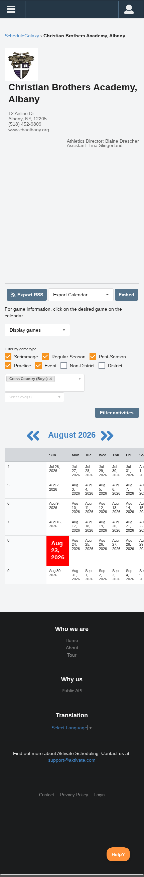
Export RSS (29, 294)
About (72, 647)
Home (71, 640)
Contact (46, 795)
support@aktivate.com (72, 760)
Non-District (82, 365)
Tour (72, 655)
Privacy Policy (74, 795)
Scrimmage (26, 356)
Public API (72, 690)
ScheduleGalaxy (22, 35)
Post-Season (112, 356)
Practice (22, 365)
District (115, 365)
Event (50, 365)
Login (99, 795)
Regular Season (68, 356)
